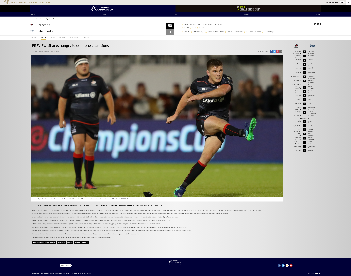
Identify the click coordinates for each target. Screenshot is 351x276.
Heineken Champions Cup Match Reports (44, 242)
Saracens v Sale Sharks (81, 242)
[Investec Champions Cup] (103, 8)
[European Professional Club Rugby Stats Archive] (26, 3)
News (37, 19)
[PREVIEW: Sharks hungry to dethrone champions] (271, 51)
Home (32, 19)
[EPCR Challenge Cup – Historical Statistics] (248, 8)
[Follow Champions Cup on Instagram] (287, 265)
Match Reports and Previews (50, 19)
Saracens (70, 242)
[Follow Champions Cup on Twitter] (283, 265)
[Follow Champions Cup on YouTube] (291, 265)
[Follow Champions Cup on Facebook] (279, 265)
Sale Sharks (61, 242)
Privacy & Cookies (86, 273)
